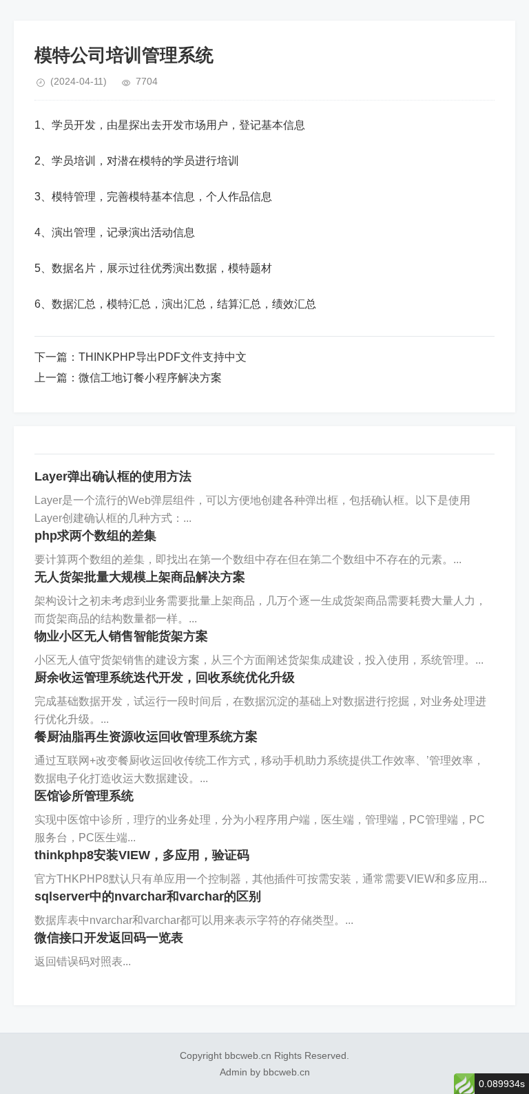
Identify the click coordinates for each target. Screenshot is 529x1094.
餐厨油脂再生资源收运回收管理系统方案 (146, 737)
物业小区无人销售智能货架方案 (121, 636)
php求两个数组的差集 (95, 536)
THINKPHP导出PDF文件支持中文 (163, 357)
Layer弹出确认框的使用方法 (112, 476)
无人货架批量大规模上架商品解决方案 (139, 577)
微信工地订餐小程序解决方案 (150, 377)
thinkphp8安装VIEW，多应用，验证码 (141, 855)
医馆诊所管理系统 (84, 796)
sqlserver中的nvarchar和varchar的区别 (147, 896)
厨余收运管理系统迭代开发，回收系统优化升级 (164, 677)
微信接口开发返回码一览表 (108, 938)
